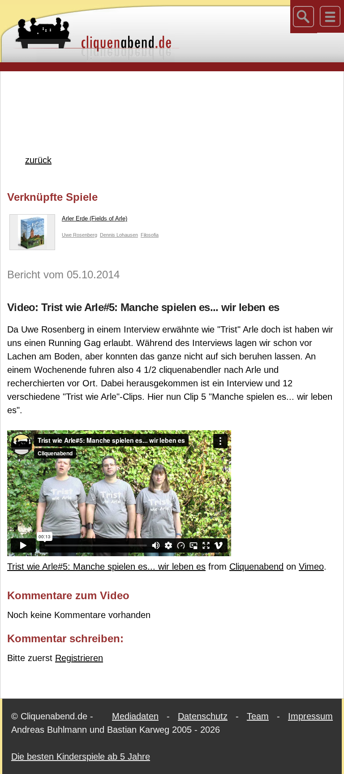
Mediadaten (135, 716)
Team (258, 716)
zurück (38, 160)
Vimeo (311, 566)
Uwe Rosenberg (79, 235)
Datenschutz (203, 716)
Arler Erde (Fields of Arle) (94, 218)
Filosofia (150, 235)
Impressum (310, 716)
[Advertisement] (172, 98)
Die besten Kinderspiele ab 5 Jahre (80, 756)
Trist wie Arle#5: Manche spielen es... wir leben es (106, 566)
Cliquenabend (256, 566)
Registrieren (79, 658)
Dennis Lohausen (119, 235)
